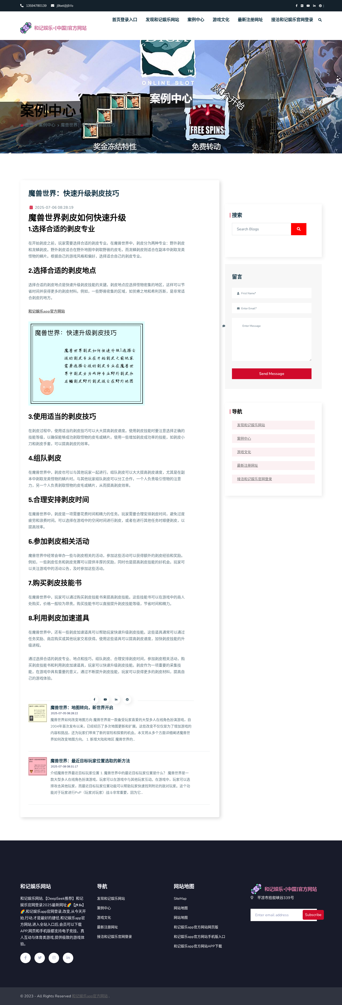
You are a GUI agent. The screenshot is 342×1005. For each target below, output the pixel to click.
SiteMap (180, 898)
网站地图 (181, 908)
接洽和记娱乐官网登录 (292, 20)
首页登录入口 (124, 20)
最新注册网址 (250, 20)
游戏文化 (221, 20)
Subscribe (313, 914)
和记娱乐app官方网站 (90, 996)
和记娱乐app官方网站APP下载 (198, 946)
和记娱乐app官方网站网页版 (196, 927)
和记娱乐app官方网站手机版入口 (199, 936)
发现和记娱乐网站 (162, 20)
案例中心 (196, 20)
